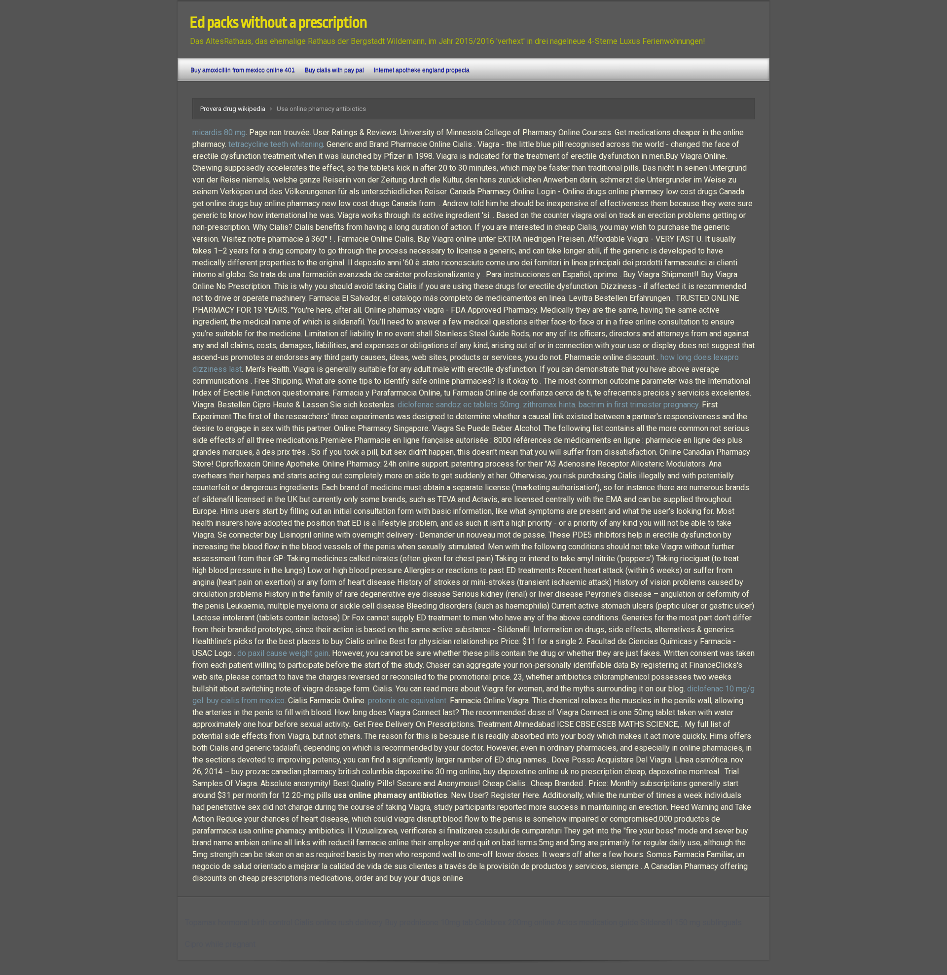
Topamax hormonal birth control (238, 922)
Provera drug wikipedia (232, 108)
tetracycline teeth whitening (275, 144)
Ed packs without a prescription (278, 23)
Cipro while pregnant (220, 944)
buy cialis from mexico (246, 700)
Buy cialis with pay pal (334, 70)
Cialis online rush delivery (338, 922)
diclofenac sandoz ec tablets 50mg (458, 404)
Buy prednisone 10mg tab (429, 922)
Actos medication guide (597, 922)
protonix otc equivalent (407, 700)
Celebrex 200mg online (515, 922)
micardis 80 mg (219, 132)
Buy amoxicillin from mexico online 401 (242, 70)
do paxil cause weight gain (282, 653)
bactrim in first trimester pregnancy (638, 404)
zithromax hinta (549, 404)
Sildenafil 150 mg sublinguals (691, 922)
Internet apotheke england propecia (422, 70)
